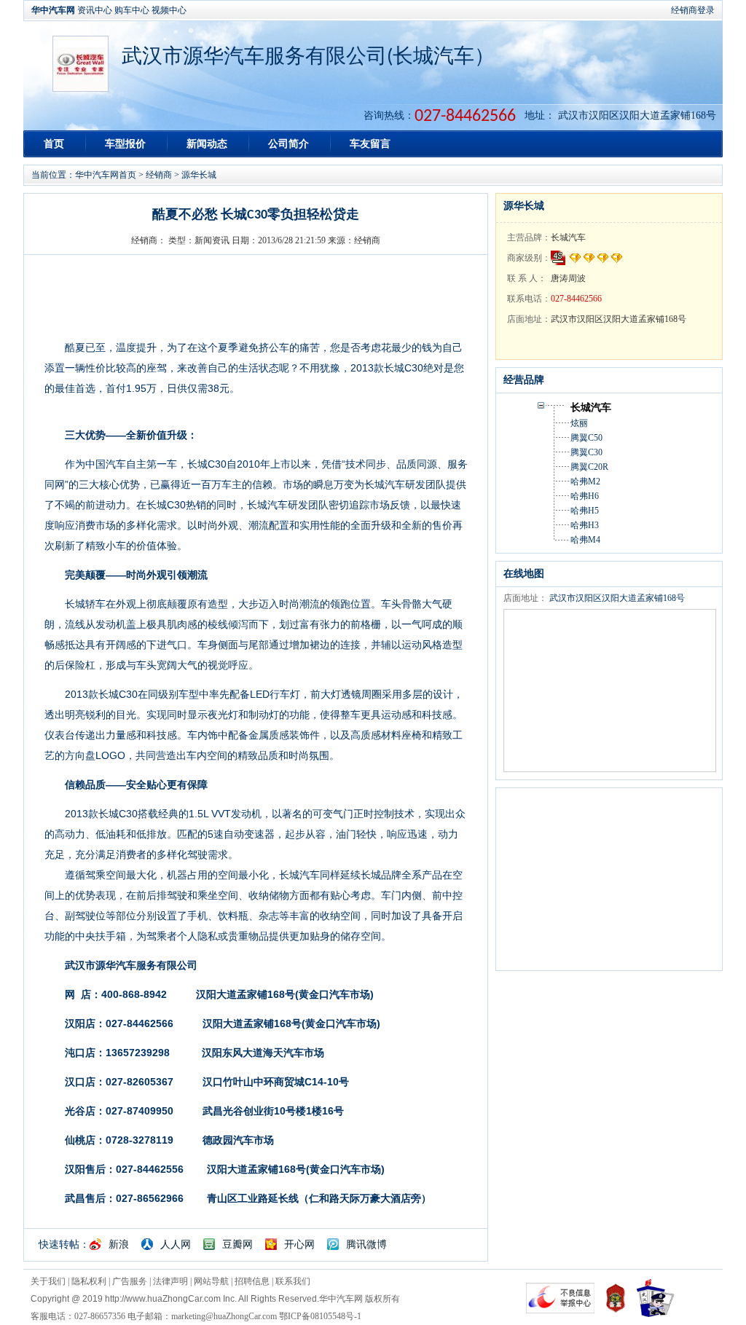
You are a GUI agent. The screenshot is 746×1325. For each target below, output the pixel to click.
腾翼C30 (586, 452)
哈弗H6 (584, 496)
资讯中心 (94, 10)
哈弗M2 (585, 481)
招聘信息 (252, 1281)
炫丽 (579, 423)
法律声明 (170, 1281)
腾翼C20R (589, 467)
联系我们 (292, 1281)
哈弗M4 (585, 540)
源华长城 (198, 175)
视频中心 (169, 10)
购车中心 (131, 10)
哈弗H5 (584, 511)
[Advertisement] (605, 879)
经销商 (159, 175)
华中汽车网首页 (105, 175)
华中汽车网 (53, 10)
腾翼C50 (586, 438)
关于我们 (48, 1281)
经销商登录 (693, 10)
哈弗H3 (584, 525)
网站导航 (211, 1281)
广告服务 (129, 1281)
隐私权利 (88, 1281)
